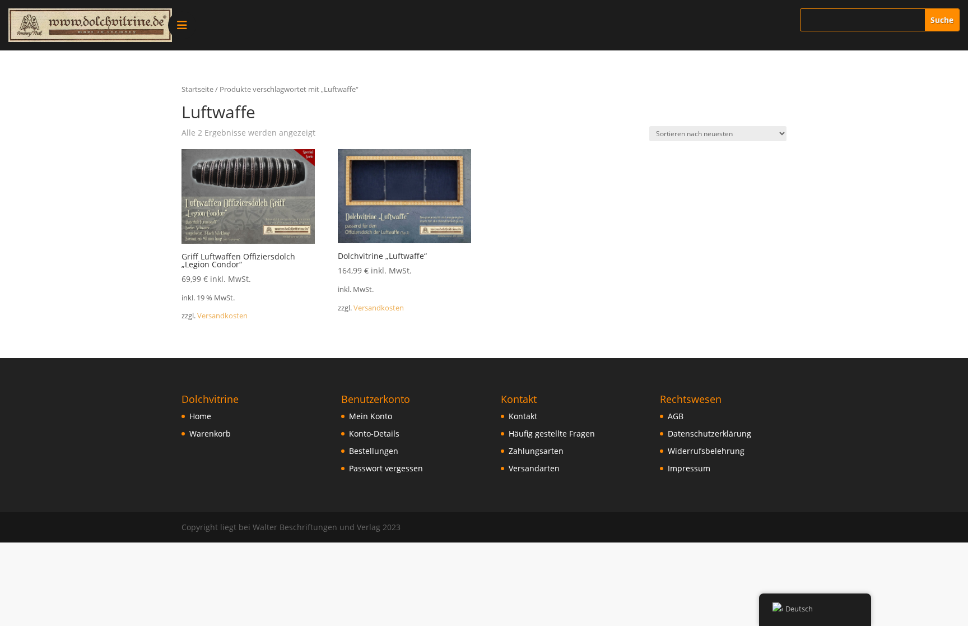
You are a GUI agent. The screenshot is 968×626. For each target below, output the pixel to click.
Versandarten (534, 468)
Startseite (197, 89)
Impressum (689, 468)
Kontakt (523, 416)
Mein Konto (370, 416)
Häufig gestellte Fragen (552, 433)
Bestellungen (373, 451)
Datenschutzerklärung (709, 433)
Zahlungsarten (536, 451)
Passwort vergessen (386, 468)
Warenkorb (210, 433)
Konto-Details (374, 433)
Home (200, 416)
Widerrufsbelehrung (706, 451)
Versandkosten (222, 316)
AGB (675, 416)
